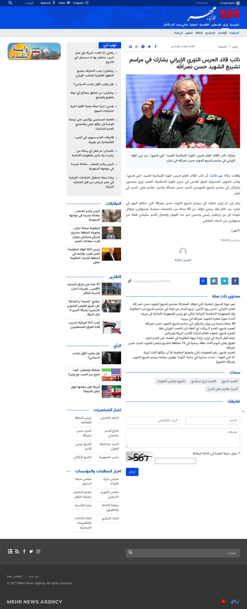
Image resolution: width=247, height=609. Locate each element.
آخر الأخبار (169, 25)
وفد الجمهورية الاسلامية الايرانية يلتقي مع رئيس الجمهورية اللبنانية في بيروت (187, 313)
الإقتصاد (222, 33)
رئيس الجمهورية (109, 457)
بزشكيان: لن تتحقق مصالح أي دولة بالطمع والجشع (92, 95)
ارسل (132, 471)
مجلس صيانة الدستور (83, 481)
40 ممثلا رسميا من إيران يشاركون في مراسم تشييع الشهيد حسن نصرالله (190, 323)
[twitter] (31, 552)
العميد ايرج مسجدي (203, 381)
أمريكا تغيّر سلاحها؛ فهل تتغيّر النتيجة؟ (85, 389)
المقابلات (113, 204)
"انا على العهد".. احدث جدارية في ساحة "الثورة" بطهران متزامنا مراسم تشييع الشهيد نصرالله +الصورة (184, 359)
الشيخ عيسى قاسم (83, 446)
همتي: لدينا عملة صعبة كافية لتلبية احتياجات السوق (92, 108)
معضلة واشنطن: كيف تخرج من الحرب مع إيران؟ (84, 372)
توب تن (109, 45)
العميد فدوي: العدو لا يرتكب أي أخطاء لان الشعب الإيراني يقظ (197, 328)
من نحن (33, 576)
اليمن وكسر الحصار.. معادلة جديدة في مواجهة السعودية (92, 166)
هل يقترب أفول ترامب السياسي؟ (94, 84)
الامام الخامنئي (110, 418)
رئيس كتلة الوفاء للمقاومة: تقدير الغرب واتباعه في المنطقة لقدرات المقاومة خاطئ (83, 256)
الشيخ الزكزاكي (82, 457)
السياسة (234, 33)
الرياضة (178, 33)
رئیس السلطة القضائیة (83, 420)
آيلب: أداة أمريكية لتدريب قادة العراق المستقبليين (84, 325)
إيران (225, 25)
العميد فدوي (230, 381)
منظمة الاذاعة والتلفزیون (110, 507)
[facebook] (24, 552)
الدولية (194, 25)
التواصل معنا (14, 576)
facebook (46, 3)
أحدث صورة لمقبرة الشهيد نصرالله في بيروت (208, 319)
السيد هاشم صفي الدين (223, 389)
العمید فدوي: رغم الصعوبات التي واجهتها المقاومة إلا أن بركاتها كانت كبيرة (189, 352)
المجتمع (210, 33)
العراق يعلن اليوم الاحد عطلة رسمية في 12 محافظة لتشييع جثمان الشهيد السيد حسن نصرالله (181, 345)
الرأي (117, 346)
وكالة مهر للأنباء (220, 175)
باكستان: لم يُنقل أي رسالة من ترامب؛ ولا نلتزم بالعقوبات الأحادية (93, 153)
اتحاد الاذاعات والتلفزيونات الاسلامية (83, 523)
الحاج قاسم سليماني (112, 433)
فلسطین (216, 25)
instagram (78, 3)
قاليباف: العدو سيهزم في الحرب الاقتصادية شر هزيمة (94, 140)
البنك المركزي (110, 518)
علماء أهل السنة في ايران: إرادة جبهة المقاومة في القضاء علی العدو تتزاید (190, 338)
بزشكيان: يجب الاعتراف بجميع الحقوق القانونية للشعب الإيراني (94, 73)
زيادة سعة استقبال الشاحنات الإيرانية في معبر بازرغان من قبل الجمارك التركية (91, 182)
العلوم (189, 33)
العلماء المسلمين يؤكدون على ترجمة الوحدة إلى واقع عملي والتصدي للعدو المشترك (91, 124)
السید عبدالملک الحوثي (109, 446)
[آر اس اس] (17, 552)
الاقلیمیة (204, 25)
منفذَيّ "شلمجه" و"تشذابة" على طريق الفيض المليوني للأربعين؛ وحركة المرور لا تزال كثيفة (83, 308)
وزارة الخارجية (83, 505)
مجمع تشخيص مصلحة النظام (82, 494)
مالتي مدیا (182, 25)
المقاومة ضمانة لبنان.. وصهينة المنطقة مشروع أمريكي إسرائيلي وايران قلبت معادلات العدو (85, 235)
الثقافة (199, 33)
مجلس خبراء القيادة (111, 481)
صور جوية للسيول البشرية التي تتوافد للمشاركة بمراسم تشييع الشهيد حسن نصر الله (184, 304)
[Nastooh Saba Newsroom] (233, 601)
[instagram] (38, 552)
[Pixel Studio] (221, 601)
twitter (62, 3)
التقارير (115, 277)
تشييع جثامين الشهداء (171, 381)
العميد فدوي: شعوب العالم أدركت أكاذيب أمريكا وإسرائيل (200, 333)
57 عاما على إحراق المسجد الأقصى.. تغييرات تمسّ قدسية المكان (83, 289)
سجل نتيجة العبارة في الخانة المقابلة (216, 453)
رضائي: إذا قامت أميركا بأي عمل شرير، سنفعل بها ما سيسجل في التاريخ (94, 58)
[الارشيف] (10, 552)
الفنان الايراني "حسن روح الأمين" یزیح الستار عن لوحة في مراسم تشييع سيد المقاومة (182, 309)
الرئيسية (234, 25)
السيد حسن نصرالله (84, 433)
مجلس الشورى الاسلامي (110, 494)
